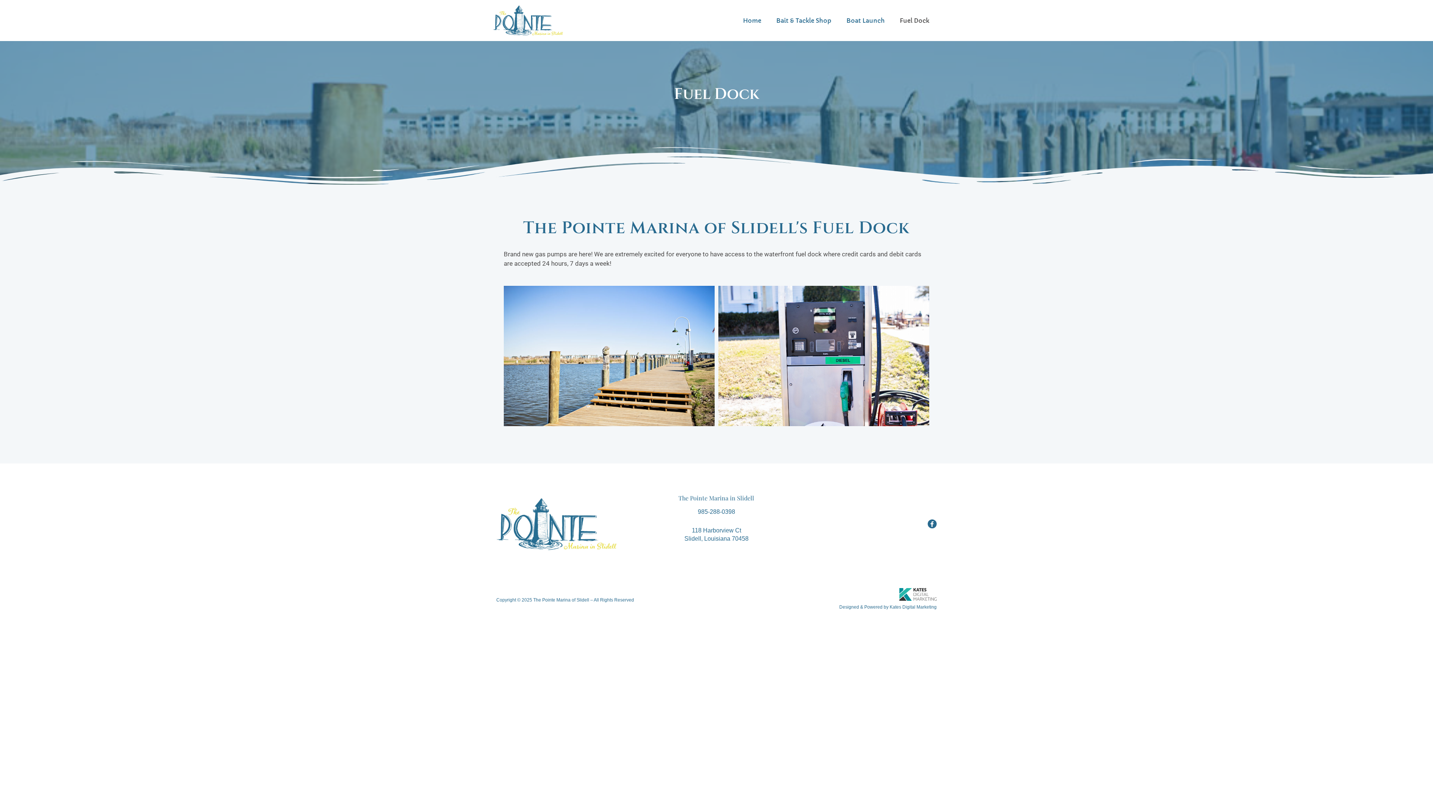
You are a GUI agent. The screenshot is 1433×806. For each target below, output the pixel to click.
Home (752, 20)
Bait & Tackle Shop (803, 20)
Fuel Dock (914, 20)
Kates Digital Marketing (913, 607)
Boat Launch (865, 20)
